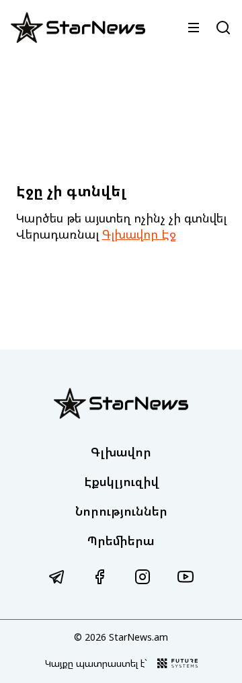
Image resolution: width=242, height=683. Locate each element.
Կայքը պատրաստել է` (96, 663)
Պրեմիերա (121, 540)
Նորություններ (121, 511)
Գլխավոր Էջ (139, 234)
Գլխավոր (121, 452)
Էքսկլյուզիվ (121, 481)
